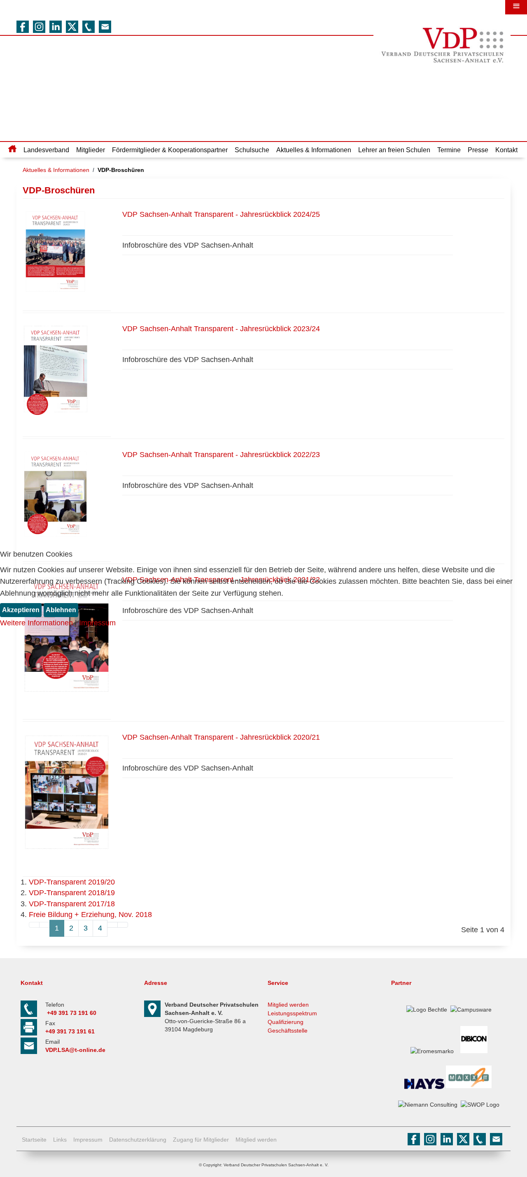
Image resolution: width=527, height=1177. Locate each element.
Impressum (97, 623)
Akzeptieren (21, 609)
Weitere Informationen (36, 623)
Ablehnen (61, 609)
